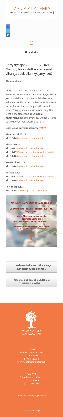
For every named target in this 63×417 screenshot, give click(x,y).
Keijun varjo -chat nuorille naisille (35, 152)
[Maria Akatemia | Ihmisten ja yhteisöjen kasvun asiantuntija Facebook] (8, 26)
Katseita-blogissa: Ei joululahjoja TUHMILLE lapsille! (32, 281)
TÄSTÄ (42, 127)
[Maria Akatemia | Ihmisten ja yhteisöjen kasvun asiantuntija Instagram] (8, 35)
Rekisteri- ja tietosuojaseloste (32, 395)
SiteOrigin (36, 410)
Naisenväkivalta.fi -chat (30, 138)
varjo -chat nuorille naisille (39, 176)
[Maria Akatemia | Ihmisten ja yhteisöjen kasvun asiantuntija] (31, 10)
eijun (21, 176)
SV (31, 41)
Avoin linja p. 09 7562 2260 (32, 190)
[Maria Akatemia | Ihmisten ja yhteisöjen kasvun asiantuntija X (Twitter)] (8, 30)
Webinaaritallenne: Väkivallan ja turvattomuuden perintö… (31, 267)
